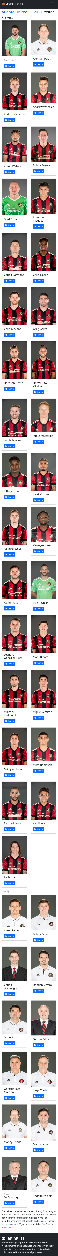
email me (6, 1227)
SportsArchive (14, 3)
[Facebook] (22, 1238)
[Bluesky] (10, 1238)
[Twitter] (16, 1238)
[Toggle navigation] (52, 3)
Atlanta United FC (17, 11)
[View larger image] (14, 38)
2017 (38, 11)
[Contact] (4, 1238)
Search (10, 66)
